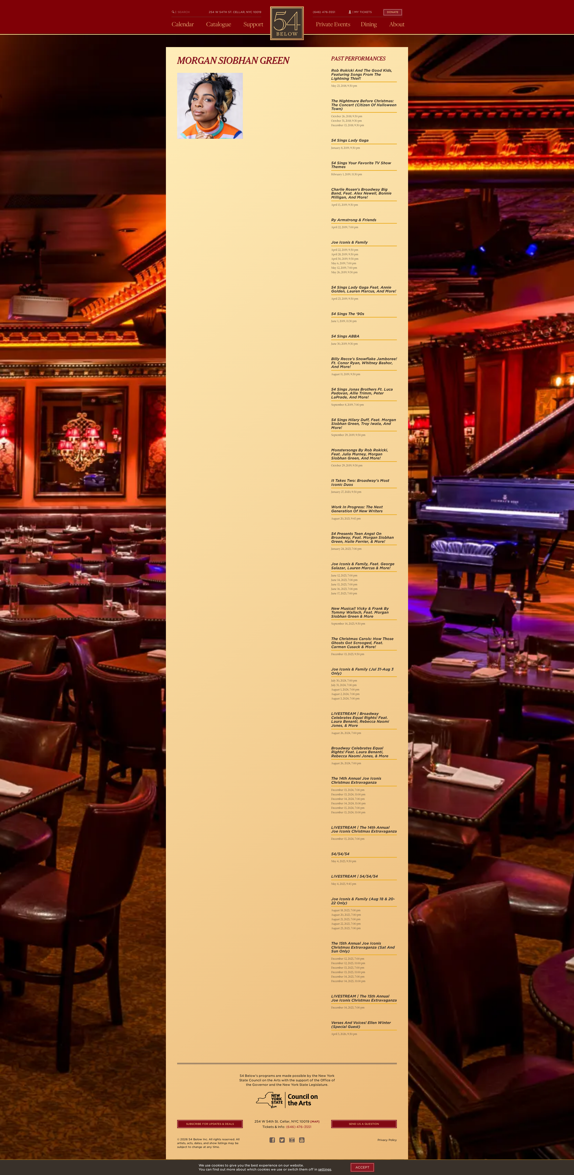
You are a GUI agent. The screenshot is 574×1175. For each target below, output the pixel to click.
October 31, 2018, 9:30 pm (346, 121)
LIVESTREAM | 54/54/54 (354, 876)
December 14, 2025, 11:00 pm (348, 981)
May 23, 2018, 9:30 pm (344, 86)
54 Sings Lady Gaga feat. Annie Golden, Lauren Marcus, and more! (363, 289)
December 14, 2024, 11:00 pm (348, 803)
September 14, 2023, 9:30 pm (348, 623)
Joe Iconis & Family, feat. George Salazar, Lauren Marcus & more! (362, 566)
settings (324, 1169)
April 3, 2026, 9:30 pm (344, 1034)
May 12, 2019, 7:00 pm (344, 268)
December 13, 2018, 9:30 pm (347, 125)
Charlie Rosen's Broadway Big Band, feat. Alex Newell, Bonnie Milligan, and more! (361, 193)
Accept (362, 1167)
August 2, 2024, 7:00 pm (345, 694)
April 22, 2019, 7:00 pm (344, 227)
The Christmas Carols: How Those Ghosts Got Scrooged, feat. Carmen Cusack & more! (362, 643)
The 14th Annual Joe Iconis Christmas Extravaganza (356, 780)
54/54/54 (340, 854)
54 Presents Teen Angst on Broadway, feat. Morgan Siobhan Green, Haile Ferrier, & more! (362, 538)
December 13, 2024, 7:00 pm (347, 790)
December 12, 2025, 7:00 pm (347, 958)
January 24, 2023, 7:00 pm (346, 549)
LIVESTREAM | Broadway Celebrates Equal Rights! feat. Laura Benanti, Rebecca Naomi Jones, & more (360, 720)
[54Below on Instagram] (292, 1141)
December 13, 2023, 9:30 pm (347, 654)
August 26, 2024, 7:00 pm (346, 733)
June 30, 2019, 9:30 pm (344, 344)
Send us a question (364, 1123)
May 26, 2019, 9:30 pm (344, 272)
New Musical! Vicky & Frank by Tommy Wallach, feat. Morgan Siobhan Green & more (360, 612)
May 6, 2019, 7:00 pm (343, 263)
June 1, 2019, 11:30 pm (344, 321)
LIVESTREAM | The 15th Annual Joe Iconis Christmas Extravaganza (364, 998)
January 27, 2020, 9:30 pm (346, 492)
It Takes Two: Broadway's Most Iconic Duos (360, 482)
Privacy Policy (387, 1140)
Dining (369, 24)
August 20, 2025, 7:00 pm (346, 915)
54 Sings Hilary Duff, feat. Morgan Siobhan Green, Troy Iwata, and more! (363, 424)
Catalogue (218, 24)
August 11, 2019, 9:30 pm (345, 374)
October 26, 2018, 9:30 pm (346, 116)
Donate (392, 12)
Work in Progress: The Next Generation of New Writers (357, 509)
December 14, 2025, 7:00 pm (347, 976)
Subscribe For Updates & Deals (210, 1123)
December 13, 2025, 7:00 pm (347, 967)
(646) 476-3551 (324, 12)
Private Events (333, 24)
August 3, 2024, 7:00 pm (345, 698)
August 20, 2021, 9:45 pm (346, 518)
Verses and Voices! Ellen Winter (361, 1023)
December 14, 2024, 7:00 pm (348, 799)
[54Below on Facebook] (272, 1141)
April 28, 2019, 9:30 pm (344, 254)
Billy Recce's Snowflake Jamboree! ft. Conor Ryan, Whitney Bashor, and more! (364, 363)
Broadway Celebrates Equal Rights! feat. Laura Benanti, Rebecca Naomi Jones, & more (359, 752)
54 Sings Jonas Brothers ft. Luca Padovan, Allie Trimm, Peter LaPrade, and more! (362, 393)
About (397, 24)
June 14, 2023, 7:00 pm (344, 580)
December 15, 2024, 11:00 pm (348, 812)
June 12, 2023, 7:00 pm (344, 575)
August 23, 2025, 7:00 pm (346, 928)
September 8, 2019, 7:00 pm (347, 404)
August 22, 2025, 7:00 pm (346, 924)
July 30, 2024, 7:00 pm (344, 680)
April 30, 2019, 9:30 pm (344, 259)
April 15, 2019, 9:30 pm (344, 205)
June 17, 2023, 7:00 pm (344, 593)
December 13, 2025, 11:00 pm (348, 972)
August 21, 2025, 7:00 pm (345, 919)
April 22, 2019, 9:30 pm (344, 250)
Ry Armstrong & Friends (353, 220)
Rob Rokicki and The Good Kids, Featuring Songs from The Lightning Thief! (361, 74)
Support (253, 24)
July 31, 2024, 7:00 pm (344, 685)
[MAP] (315, 1121)
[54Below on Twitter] (282, 1141)
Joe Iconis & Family (349, 242)
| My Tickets (362, 12)
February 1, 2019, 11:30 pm (346, 174)
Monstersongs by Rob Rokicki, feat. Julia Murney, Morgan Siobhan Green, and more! (359, 454)
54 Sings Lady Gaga (350, 140)
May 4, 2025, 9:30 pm (343, 861)
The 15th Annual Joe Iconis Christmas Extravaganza (356, 945)
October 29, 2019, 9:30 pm (346, 465)
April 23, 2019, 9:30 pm (344, 298)
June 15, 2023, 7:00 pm (344, 584)
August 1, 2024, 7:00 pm (345, 689)
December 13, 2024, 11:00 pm (348, 794)
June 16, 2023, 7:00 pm (344, 589)
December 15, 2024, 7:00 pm (347, 808)
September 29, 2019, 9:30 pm (348, 435)
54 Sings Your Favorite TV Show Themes (361, 165)
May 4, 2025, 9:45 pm (343, 884)
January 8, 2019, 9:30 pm (345, 148)
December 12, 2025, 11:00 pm (348, 963)
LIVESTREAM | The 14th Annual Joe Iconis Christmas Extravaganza (364, 829)
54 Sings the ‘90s (347, 314)
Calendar (183, 24)
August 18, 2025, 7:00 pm (345, 910)
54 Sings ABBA (345, 336)
